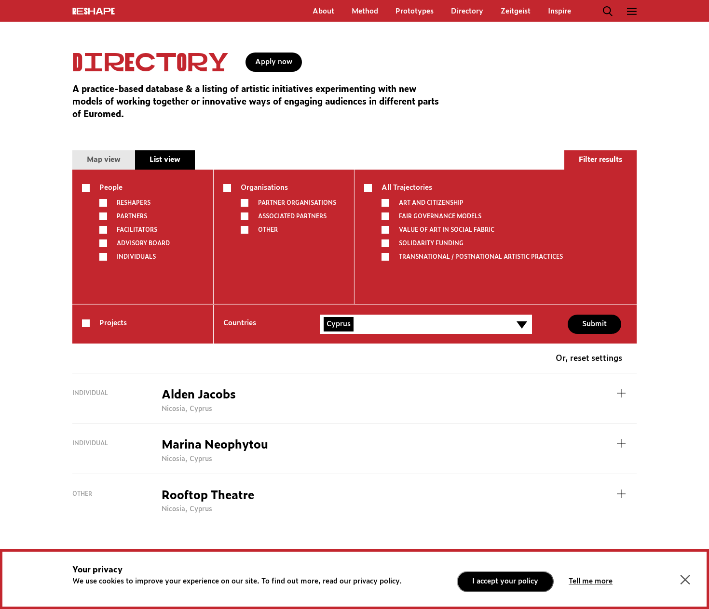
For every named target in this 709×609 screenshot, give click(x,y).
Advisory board (143, 243)
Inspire (559, 11)
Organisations (264, 187)
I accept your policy (505, 581)
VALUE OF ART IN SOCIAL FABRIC (446, 230)
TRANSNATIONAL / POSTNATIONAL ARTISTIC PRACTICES (481, 257)
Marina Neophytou (215, 445)
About (323, 11)
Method (365, 11)
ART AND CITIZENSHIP (431, 203)
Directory (467, 11)
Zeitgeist (516, 11)
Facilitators (137, 230)
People (111, 187)
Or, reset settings (589, 359)
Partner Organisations (297, 203)
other (268, 230)
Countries (239, 323)
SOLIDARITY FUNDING (431, 243)
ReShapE (93, 11)
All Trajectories (407, 187)
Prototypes (414, 11)
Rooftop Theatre (208, 496)
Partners (132, 216)
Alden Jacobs (199, 395)
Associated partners (292, 216)
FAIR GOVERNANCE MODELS (440, 216)
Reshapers (133, 203)
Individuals (136, 257)
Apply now (273, 62)
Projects (113, 323)
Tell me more (591, 581)
